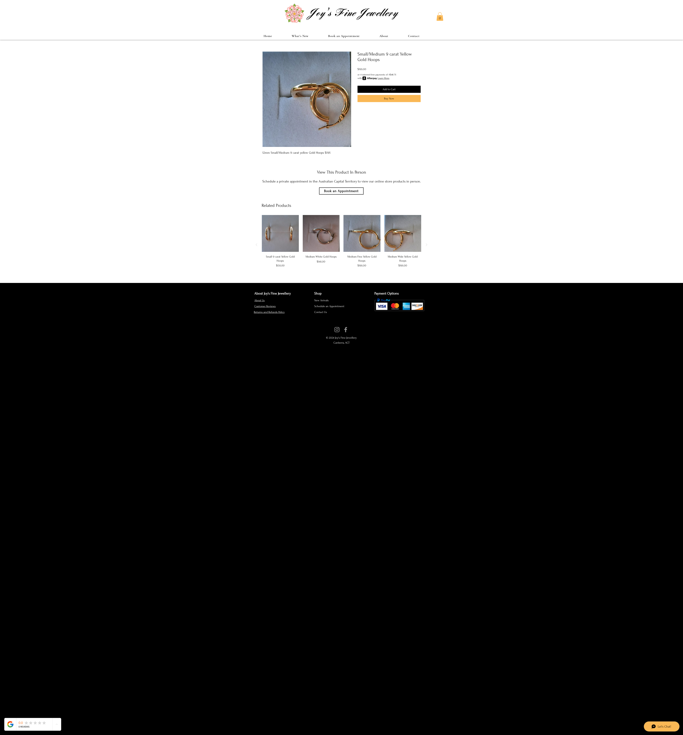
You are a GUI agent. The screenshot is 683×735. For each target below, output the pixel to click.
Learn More (383, 78)
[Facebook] (345, 329)
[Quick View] (280, 233)
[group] (341, 245)
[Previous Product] (256, 245)
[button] (439, 16)
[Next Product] (426, 245)
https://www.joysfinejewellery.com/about (340, 325)
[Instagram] (336, 329)
